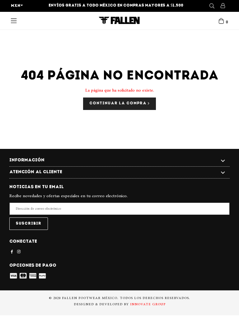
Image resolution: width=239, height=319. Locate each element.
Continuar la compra (118, 103)
